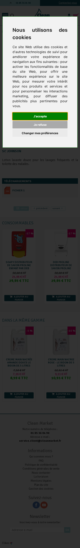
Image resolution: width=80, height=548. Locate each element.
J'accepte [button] (40, 116)
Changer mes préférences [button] (40, 133)
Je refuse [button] (40, 124)
